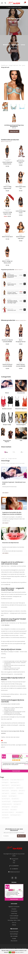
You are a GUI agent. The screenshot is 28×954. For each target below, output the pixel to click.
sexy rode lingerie (13, 796)
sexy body (4, 796)
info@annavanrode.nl (15, 871)
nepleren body (19, 787)
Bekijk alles (18, 269)
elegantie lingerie (5, 785)
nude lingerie (14, 790)
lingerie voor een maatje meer (8, 787)
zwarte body (5, 814)
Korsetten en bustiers (9, 665)
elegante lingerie (14, 782)
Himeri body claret (7, 236)
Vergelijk (14, 938)
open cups (22, 790)
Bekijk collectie (6, 141)
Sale (16, 428)
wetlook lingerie (5, 806)
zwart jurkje (13, 809)
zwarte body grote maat (15, 814)
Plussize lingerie (19, 412)
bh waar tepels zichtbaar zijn (17, 779)
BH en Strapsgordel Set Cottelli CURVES (21, 341)
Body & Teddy (4, 412)
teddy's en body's (16, 662)
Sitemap (14, 924)
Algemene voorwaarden (14, 906)
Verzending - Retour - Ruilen (14, 920)
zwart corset (5, 809)
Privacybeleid (14, 911)
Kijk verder (14, 51)
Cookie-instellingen (14, 915)
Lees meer (5, 492)
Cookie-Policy (14, 913)
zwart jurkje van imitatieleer (8, 812)
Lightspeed (23, 948)
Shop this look (14, 131)
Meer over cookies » (19, 952)
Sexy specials (18, 380)
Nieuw (2, 380)
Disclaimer (14, 909)
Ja (10, 952)
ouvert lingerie (5, 793)
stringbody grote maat (17, 801)
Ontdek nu (14, 24)
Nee (13, 952)
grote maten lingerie (15, 785)
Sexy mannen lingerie (6, 428)
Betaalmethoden (14, 918)
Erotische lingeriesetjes (9, 661)
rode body (13, 793)
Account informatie (14, 931)
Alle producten (14, 940)
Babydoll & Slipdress (19, 396)
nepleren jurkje (5, 790)
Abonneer (22, 836)
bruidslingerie (5, 782)
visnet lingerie (17, 804)
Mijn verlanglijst (14, 936)
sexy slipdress (15, 798)
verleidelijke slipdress (7, 804)
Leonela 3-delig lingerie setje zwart (7, 213)
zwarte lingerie (5, 817)
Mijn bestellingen (14, 934)
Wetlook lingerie (7, 669)
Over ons (14, 922)
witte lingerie (14, 806)
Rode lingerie (5, 779)
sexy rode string (6, 798)
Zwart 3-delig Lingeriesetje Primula (7, 188)
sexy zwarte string (6, 801)
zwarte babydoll (19, 812)
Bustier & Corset (4, 396)
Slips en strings (7, 666)
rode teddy (20, 793)
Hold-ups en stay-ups (9, 668)
